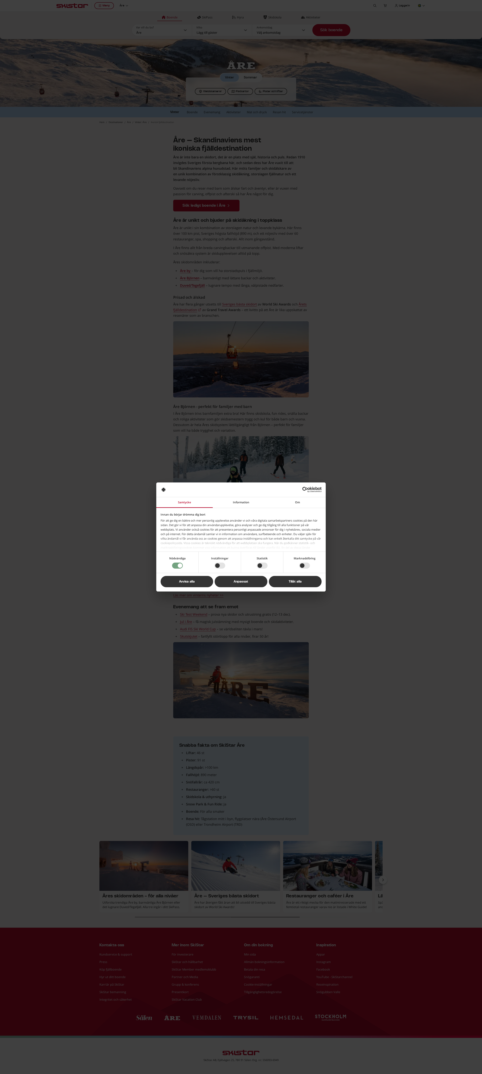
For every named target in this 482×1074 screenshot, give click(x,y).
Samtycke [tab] (184, 502)
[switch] (219, 566)
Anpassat (241, 581)
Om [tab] (297, 502)
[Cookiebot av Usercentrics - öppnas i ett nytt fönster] (305, 489)
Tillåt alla (295, 581)
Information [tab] (241, 502)
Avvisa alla (187, 581)
